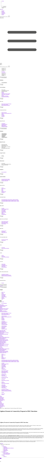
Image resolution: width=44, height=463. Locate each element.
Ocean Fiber (3, 231)
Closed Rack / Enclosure (5, 274)
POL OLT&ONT (2, 338)
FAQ (0, 401)
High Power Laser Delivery (5, 96)
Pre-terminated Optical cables (4, 334)
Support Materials (4, 296)
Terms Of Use (5, 448)
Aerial (2, 187)
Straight (3, 392)
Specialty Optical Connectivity (4, 340)
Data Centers (2, 304)
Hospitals (3, 114)
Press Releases (4, 294)
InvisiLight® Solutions (3, 331)
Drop (2, 189)
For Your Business (4, 82)
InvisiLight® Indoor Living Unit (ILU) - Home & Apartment (10, 199)
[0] (1, 64)
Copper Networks (4, 134)
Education (3, 116)
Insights (3, 14)
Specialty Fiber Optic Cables (5, 179)
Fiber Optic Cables (2, 330)
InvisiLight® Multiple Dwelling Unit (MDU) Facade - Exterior (10, 200)
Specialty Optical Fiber (5, 180)
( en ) (2, 7)
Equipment (3, 136)
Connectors (3, 247)
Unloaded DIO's (4, 214)
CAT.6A (1, 335)
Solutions (3, 10)
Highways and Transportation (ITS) (6, 113)
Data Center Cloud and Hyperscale (6, 103)
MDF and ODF (2, 343)
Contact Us (4, 456)
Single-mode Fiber (4, 232)
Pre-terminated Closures (5, 372)
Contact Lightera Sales (6, 454)
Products (3, 11)
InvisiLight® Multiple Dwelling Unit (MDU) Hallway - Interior (10, 201)
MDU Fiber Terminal (5, 222)
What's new (3, 292)
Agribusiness (3, 123)
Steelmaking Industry (4, 126)
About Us (3, 13)
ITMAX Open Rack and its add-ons (7, 275)
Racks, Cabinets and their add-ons (4, 337)
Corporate (3, 115)
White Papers (2, 405)
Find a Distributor (5, 452)
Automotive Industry (4, 124)
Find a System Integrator (6, 453)
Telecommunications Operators (6, 93)
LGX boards (3, 210)
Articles (3, 293)
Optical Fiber (2, 333)
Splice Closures (4, 223)
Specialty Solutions (4, 137)
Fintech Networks (4, 112)
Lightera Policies (5, 450)
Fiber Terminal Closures (5, 221)
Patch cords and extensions (5, 248)
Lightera (3, 445)
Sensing (1, 307)
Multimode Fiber (4, 374)
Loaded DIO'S (4, 211)
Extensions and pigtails (5, 239)
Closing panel (3, 264)
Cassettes (3, 208)
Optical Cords (4, 240)
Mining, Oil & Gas (4, 125)
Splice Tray (3, 213)
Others (3, 212)
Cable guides (3, 384)
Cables (3, 255)
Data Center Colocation (5, 104)
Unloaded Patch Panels (3, 349)
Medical (3, 92)
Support (3, 297)
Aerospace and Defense (3, 310)
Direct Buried (3, 188)
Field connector (4, 209)
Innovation (3, 12)
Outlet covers (3, 266)
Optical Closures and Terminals (4, 332)
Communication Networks (3, 305)
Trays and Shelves (4, 267)
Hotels (2, 317)
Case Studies (3, 295)
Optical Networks (4, 133)
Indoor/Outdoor (4, 191)
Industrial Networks (2, 306)
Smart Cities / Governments (5, 94)
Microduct (3, 192)
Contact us (3, 298)
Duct (2, 190)
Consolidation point (4, 265)
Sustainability (5, 447)
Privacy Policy (5, 449)
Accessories (1, 336)
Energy (3, 95)
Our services (3, 451)
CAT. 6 (1, 346)
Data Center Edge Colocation (6, 105)
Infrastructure (3, 135)
